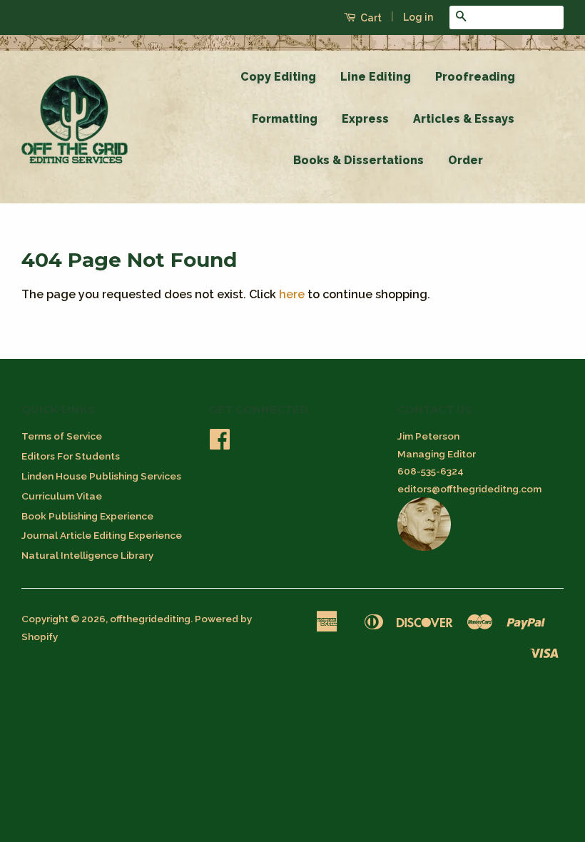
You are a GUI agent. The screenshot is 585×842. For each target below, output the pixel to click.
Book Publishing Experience (87, 516)
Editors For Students (70, 456)
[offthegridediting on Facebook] (219, 444)
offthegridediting (150, 618)
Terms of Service (61, 436)
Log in (418, 17)
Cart (370, 18)
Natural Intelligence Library (87, 555)
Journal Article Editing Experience (101, 535)
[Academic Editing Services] (424, 547)
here (292, 294)
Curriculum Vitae (61, 496)
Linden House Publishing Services (101, 476)
